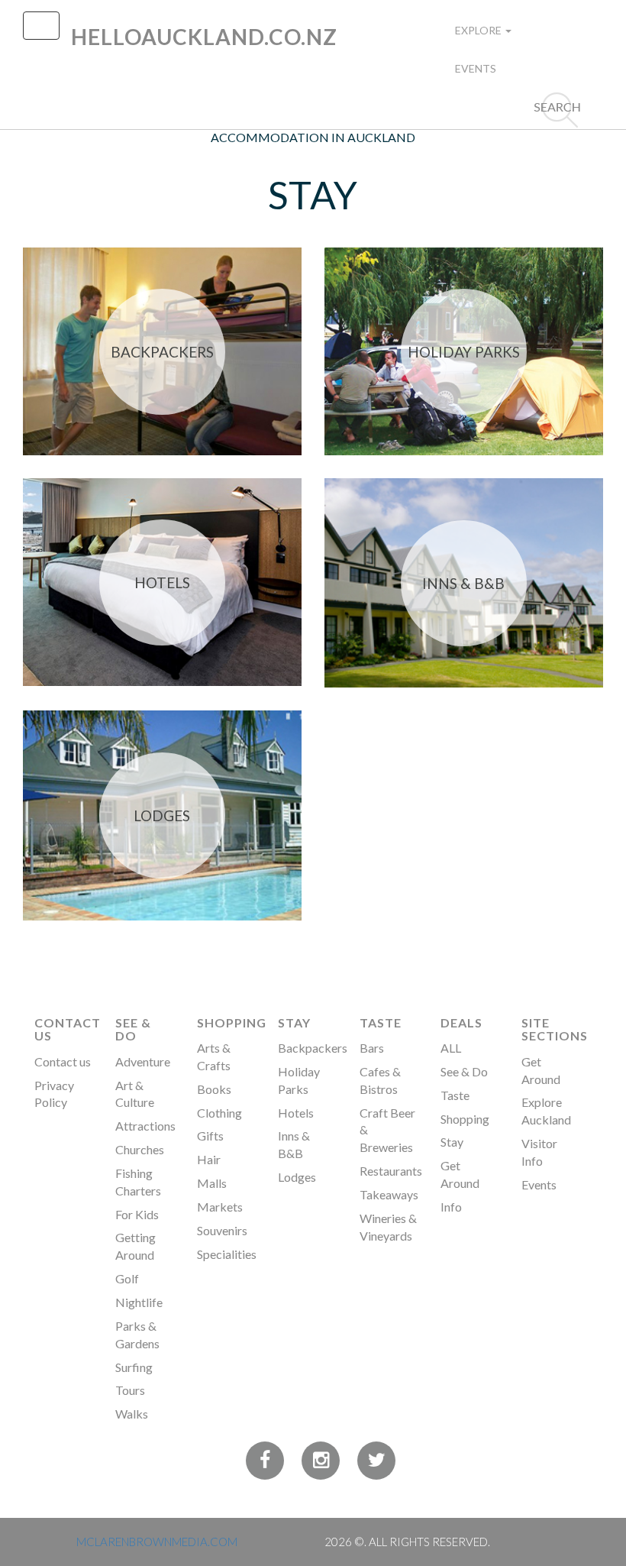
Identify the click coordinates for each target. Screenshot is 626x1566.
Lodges (162, 815)
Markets (220, 1206)
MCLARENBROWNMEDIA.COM (156, 1541)
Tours (130, 1390)
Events (475, 68)
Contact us (62, 1061)
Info (451, 1206)
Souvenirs (222, 1230)
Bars (372, 1047)
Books (214, 1089)
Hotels (162, 582)
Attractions (145, 1125)
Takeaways (389, 1194)
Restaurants (391, 1170)
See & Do (133, 1029)
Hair (209, 1159)
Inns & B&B (463, 583)
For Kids (137, 1214)
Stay (294, 1022)
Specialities (227, 1254)
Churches (139, 1149)
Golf (127, 1278)
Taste (381, 1022)
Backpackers (162, 352)
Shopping (231, 1022)
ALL (450, 1047)
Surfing (134, 1367)
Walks (131, 1413)
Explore (479, 30)
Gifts (210, 1135)
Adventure (142, 1061)
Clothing (219, 1112)
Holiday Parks (464, 352)
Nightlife (139, 1302)
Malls (212, 1183)
